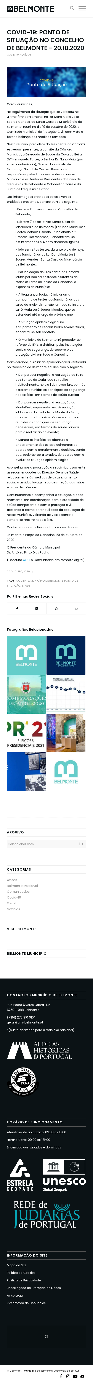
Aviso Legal (15, 1295)
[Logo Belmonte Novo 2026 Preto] (38, 9)
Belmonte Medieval (22, 885)
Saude (26, 585)
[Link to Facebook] (61, 1375)
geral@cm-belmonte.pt (25, 1022)
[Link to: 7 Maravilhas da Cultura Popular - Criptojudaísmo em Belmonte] (26, 771)
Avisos (12, 880)
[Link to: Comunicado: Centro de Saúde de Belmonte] (65, 771)
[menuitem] (70, 9)
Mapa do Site (17, 1265)
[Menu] (80, 9)
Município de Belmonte (46, 580)
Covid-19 (13, 54)
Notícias (26, 54)
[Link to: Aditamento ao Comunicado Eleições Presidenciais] (26, 733)
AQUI (26, 560)
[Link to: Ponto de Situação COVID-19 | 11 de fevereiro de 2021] (65, 694)
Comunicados (18, 891)
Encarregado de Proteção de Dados (34, 1288)
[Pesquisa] (70, 9)
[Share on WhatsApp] (56, 608)
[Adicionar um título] (46, 82)
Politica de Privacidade (24, 1280)
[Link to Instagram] (68, 1375)
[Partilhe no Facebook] (17, 608)
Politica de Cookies (21, 1273)
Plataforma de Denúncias (26, 1303)
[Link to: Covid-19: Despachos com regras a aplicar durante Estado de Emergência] (65, 655)
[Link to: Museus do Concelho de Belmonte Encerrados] (65, 733)
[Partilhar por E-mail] (76, 608)
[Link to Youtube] (75, 1375)
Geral (11, 903)
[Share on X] (36, 608)
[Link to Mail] (82, 1375)
